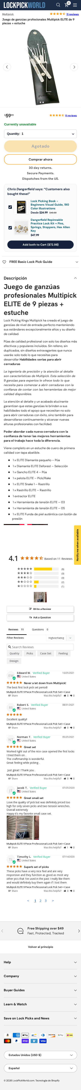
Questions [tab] (38, 629)
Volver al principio (40, 947)
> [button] (53, 900)
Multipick (8, 14)
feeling (63, 653)
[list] (40, 67)
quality (14, 653)
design (14, 661)
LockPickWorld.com (23, 1080)
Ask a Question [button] (42, 617)
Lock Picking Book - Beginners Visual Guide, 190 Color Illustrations (50, 204)
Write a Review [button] (42, 609)
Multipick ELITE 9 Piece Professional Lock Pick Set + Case (38, 692)
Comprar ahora (40, 159)
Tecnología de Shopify (47, 1080)
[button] (66, 695)
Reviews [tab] (13, 629)
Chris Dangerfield (20, 189)
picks (30, 653)
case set (45, 653)
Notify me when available (77, 545)
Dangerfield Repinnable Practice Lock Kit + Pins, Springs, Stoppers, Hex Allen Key (50, 225)
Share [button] (14, 695)
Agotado (40, 146)
